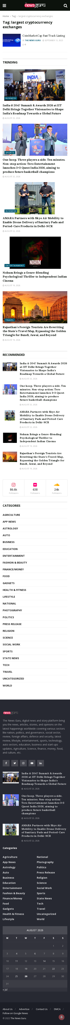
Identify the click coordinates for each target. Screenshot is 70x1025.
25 (16, 976)
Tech (6, 665)
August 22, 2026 (12, 231)
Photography (12, 610)
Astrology (10, 528)
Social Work (11, 644)
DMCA (57, 1009)
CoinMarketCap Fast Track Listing (44, 35)
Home (6, 16)
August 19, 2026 (12, 285)
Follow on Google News (15, 1013)
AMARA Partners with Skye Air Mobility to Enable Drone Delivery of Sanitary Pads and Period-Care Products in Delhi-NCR (33, 222)
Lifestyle (9, 596)
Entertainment (15, 265)
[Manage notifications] (61, 1017)
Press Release (12, 624)
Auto (6, 535)
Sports (10, 152)
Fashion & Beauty (15, 562)
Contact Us (42, 1009)
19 (26, 968)
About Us (8, 1009)
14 (44, 961)
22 (53, 968)
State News (11, 658)
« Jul (5, 989)
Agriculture (11, 515)
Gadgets (9, 583)
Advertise (24, 1009)
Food (6, 576)
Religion (8, 631)
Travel (10, 320)
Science (8, 637)
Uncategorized (13, 678)
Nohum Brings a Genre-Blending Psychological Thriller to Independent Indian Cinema (35, 276)
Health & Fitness (14, 590)
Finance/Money (13, 569)
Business (11, 98)
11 (16, 961)
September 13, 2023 (53, 40)
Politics (8, 617)
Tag (14, 16)
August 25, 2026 (12, 118)
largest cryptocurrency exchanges (35, 16)
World (7, 685)
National (9, 603)
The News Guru (33, 40)
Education (10, 549)
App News (9, 521)
